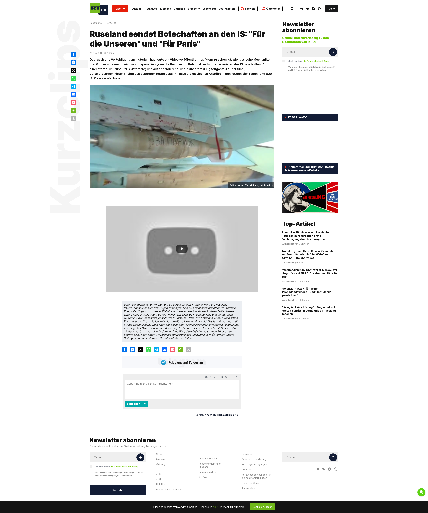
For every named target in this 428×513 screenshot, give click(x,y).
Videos (192, 8)
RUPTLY (160, 484)
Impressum (247, 454)
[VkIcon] (307, 8)
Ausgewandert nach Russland (210, 465)
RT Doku (203, 477)
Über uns (247, 469)
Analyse (152, 8)
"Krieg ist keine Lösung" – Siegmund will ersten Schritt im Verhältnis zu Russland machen (309, 311)
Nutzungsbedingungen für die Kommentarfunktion (256, 476)
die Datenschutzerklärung (316, 61)
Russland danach (208, 458)
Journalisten (227, 8)
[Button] (333, 52)
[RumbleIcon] (313, 8)
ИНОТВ (160, 474)
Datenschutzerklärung (254, 459)
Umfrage (179, 8)
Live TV (120, 8)
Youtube (117, 490)
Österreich (273, 8)
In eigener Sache (251, 483)
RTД (158, 479)
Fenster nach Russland (168, 489)
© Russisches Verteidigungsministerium (251, 185)
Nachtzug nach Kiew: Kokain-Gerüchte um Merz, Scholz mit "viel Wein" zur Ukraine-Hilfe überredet (308, 254)
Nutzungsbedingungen (254, 464)
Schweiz (250, 8)
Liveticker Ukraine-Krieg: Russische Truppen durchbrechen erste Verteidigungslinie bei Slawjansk (305, 236)
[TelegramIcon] (301, 8)
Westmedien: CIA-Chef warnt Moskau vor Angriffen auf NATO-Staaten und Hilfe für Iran (310, 273)
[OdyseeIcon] (319, 8)
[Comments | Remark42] (182, 396)
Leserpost (209, 8)
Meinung (165, 8)
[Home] (99, 9)
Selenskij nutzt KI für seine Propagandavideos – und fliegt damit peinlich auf (306, 292)
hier (215, 507)
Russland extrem (208, 472)
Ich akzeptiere (309, 61)
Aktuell (136, 8)
